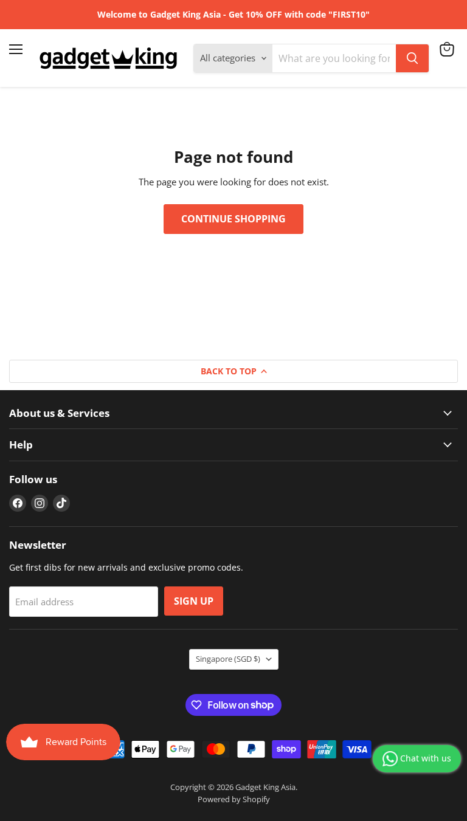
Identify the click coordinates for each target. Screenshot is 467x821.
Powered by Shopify (234, 799)
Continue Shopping (233, 218)
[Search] (412, 58)
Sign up (193, 601)
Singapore (228, 658)
